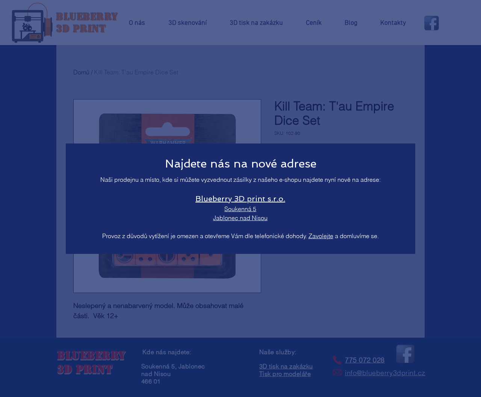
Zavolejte (321, 236)
